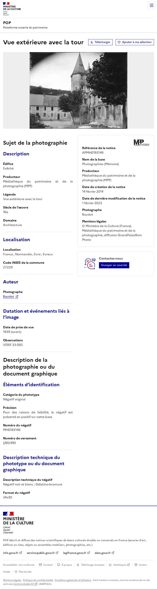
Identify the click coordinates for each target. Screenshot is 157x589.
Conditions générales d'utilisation (73, 580)
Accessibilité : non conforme (18, 565)
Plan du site (25, 572)
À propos (67, 565)
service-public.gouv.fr (41, 553)
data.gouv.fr (103, 553)
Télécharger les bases (92, 565)
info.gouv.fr (10, 553)
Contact (48, 565)
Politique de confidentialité (38, 580)
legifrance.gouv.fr (74, 553)
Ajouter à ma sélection (137, 42)
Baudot (8, 296)
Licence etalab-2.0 (24, 584)
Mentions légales (12, 580)
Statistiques (119, 565)
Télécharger (102, 42)
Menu (151, 5)
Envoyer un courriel (114, 265)
